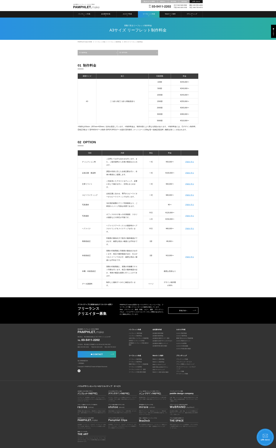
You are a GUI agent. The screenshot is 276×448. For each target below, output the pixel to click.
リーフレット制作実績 (135, 359)
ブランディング (192, 14)
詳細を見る (189, 162)
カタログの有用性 (181, 343)
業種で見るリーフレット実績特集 (138, 364)
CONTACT (98, 354)
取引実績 (173, 1)
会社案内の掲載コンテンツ (160, 343)
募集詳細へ (183, 310)
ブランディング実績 (182, 359)
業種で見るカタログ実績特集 (184, 338)
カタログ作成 (127, 14)
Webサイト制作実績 (158, 359)
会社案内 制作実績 (158, 333)
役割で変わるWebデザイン (160, 367)
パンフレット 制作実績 (135, 333)
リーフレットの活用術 (135, 367)
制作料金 (84, 52)
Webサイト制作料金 (158, 362)
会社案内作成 (105, 14)
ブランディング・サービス (184, 362)
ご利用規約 (81, 363)
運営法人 (162, 1)
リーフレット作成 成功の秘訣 (137, 372)
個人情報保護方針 (83, 360)
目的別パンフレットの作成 (136, 340)
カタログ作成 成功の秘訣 (183, 348)
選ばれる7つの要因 (149, 1)
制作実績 (184, 1)
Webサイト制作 (170, 14)
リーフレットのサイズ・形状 (137, 369)
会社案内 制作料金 (158, 335)
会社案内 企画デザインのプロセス (162, 341)
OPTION (124, 52)
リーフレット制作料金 (135, 362)
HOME (85, 42)
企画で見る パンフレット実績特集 (139, 338)
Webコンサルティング (159, 364)
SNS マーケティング (159, 369)
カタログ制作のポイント (183, 341)
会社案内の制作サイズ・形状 (161, 338)
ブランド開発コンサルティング (185, 364)
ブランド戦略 (180, 371)
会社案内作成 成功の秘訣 (160, 346)
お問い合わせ (196, 1)
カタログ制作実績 (181, 333)
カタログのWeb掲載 (182, 346)
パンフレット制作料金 (135, 335)
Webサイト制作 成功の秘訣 (161, 372)
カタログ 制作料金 (181, 335)
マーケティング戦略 (182, 373)
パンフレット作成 (84, 14)
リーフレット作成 (149, 14)
